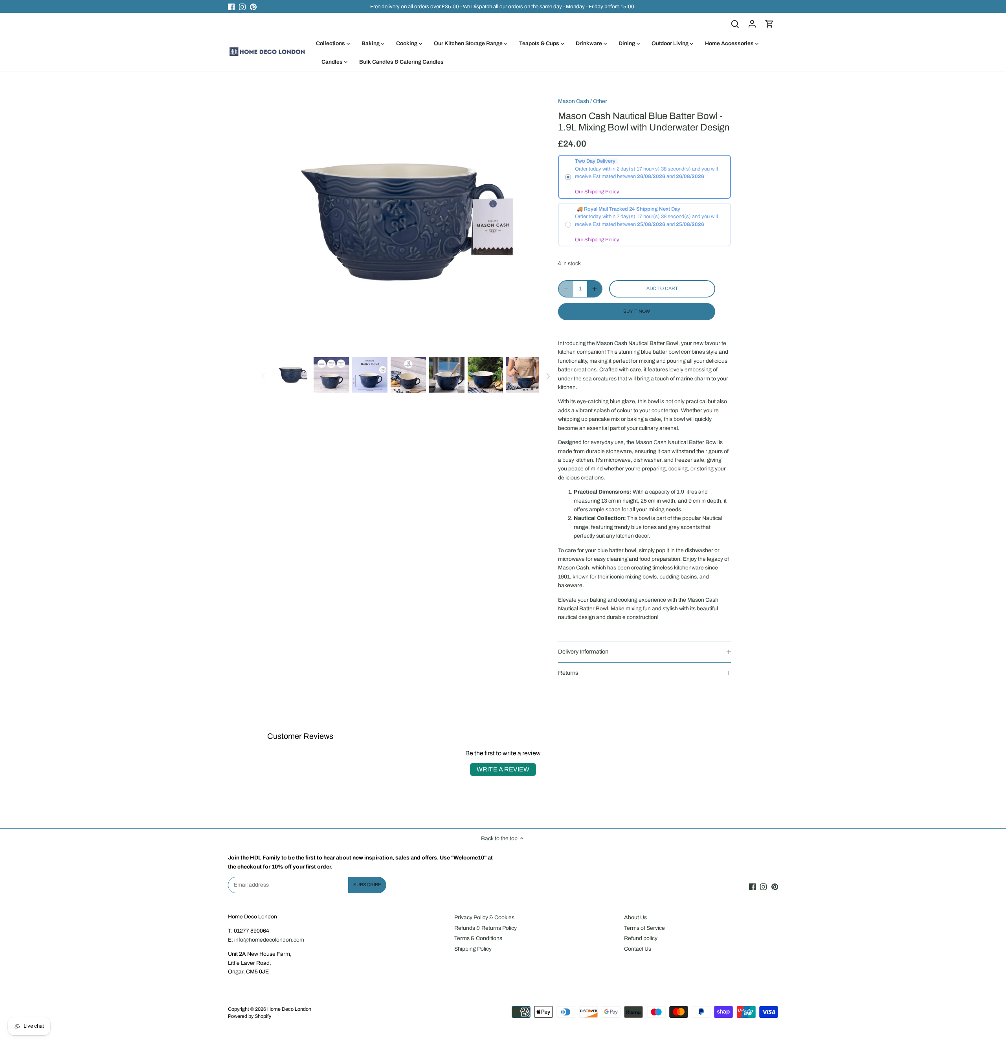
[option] (292, 375)
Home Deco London (289, 1009)
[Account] (752, 24)
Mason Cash (573, 101)
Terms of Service (644, 928)
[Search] (734, 24)
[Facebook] (231, 7)
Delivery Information (583, 651)
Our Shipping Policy (597, 192)
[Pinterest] (253, 7)
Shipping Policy (473, 949)
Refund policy (640, 938)
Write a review (503, 769)
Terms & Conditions (478, 938)
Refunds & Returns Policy (485, 928)
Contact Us (637, 949)
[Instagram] (242, 7)
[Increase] (594, 289)
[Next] (547, 376)
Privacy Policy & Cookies (484, 917)
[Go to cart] (769, 24)
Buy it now (636, 311)
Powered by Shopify (249, 1016)
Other (600, 101)
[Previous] (263, 376)
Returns (568, 673)
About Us (635, 917)
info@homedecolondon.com (269, 940)
